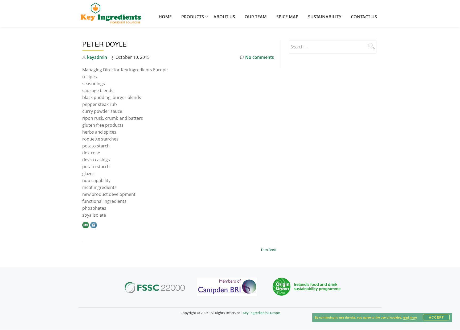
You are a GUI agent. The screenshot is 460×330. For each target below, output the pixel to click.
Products (192, 17)
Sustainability (324, 17)
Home (165, 17)
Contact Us (364, 17)
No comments (259, 57)
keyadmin (97, 57)
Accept (436, 317)
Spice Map (287, 17)
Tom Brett (269, 249)
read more (410, 317)
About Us (224, 17)
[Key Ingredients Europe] (111, 13)
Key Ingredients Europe (261, 312)
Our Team (256, 17)
